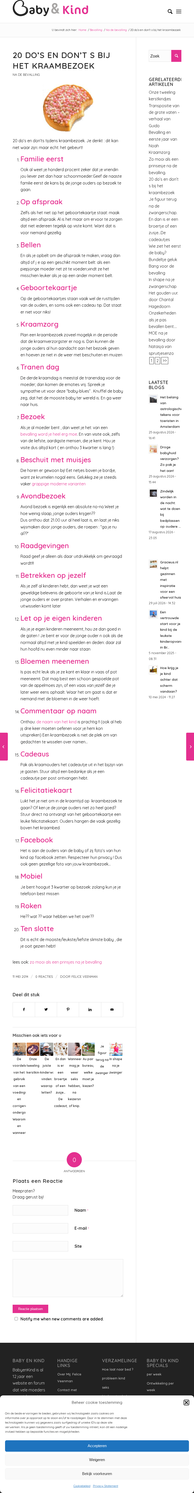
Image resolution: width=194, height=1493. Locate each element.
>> (165, 360)
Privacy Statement (105, 1486)
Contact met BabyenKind (67, 1393)
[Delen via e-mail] (112, 1009)
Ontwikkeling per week (160, 1386)
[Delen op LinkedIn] (90, 1009)
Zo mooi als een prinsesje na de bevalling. (163, 166)
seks (105, 1387)
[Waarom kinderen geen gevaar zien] (4, 747)
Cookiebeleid (82, 1486)
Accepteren (97, 1446)
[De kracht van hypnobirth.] (190, 747)
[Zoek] (168, 11)
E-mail (82, 1228)
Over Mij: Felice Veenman (69, 1377)
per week (154, 1374)
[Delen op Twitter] (46, 1009)
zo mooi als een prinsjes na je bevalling (66, 962)
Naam (81, 1210)
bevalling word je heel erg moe (48, 434)
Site (78, 1246)
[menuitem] (168, 11)
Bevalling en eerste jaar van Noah (163, 139)
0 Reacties (44, 976)
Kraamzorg (159, 152)
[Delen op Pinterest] (68, 1009)
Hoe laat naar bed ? (117, 1369)
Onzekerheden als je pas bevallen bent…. (163, 319)
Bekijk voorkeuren (97, 1473)
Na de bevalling (26, 74)
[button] (186, 1402)
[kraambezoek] (68, 108)
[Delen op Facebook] (24, 1009)
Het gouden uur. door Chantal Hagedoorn (163, 299)
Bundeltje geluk (163, 259)
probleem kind (113, 1378)
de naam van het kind (56, 721)
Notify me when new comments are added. (62, 1318)
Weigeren (97, 1460)
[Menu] (178, 11)
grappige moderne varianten (59, 483)
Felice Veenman (84, 976)
